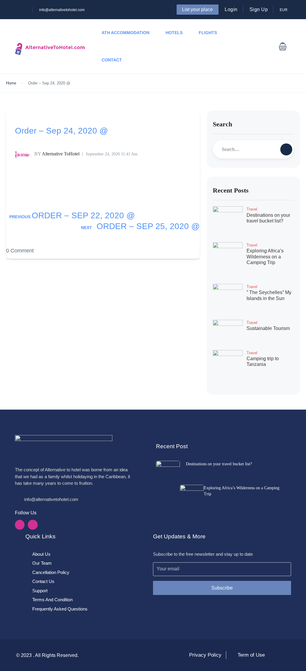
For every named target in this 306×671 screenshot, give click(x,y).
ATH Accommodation (125, 32)
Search (222, 124)
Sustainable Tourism (268, 328)
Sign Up (259, 9)
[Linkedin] (32, 524)
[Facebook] (20, 524)
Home (11, 83)
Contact (112, 59)
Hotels (174, 32)
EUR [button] (284, 10)
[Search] (286, 149)
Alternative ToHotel (56, 153)
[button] (283, 46)
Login (231, 9)
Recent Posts (231, 190)
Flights (208, 32)
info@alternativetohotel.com (62, 10)
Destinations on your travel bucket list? (219, 464)
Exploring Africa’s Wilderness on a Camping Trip (265, 256)
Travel (252, 209)
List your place (197, 9)
